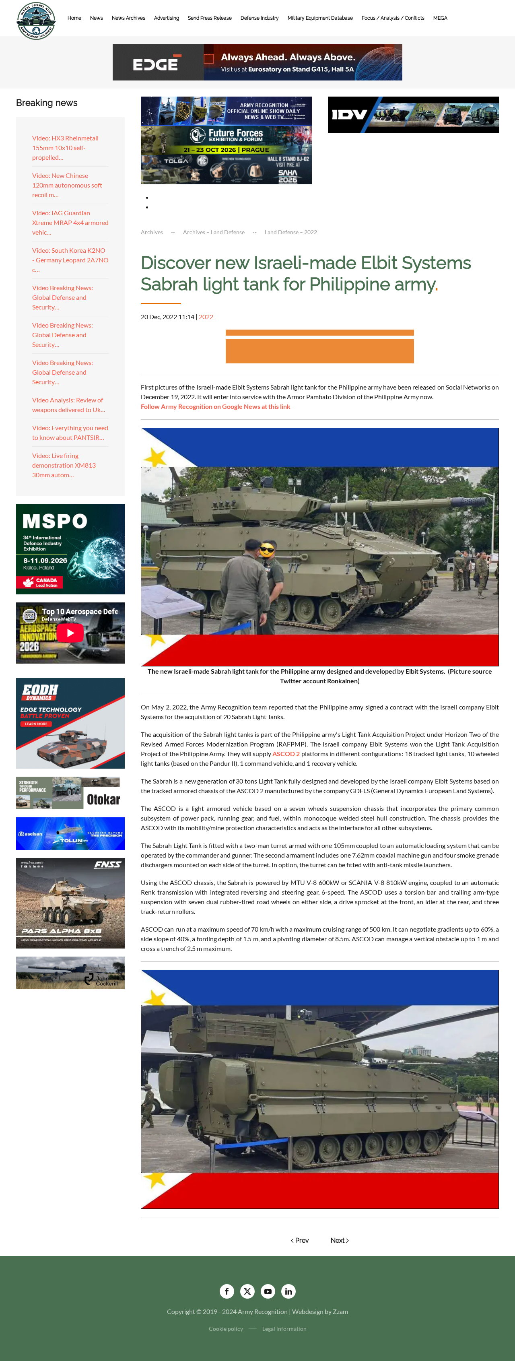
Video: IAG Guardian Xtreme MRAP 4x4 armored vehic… (70, 222)
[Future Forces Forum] (226, 139)
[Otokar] (70, 792)
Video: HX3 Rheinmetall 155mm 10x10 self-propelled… (65, 147)
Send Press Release (210, 18)
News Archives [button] (128, 18)
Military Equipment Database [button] (320, 18)
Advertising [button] (166, 18)
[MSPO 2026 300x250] (70, 548)
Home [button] (74, 18)
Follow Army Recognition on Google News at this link (215, 406)
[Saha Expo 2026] (226, 110)
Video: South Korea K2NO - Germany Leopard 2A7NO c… (70, 259)
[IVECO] (413, 114)
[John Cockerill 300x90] (70, 971)
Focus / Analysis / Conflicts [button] (393, 18)
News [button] (96, 18)
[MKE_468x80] (226, 169)
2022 (206, 316)
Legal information (284, 1328)
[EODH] (70, 722)
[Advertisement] (320, 334)
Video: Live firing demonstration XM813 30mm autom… (64, 465)
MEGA (440, 18)
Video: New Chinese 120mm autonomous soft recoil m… (67, 184)
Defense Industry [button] (260, 18)
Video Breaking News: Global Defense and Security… (62, 297)
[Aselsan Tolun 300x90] (70, 832)
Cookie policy (226, 1328)
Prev (302, 1240)
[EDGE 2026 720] (257, 61)
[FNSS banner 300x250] (70, 902)
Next (337, 1240)
